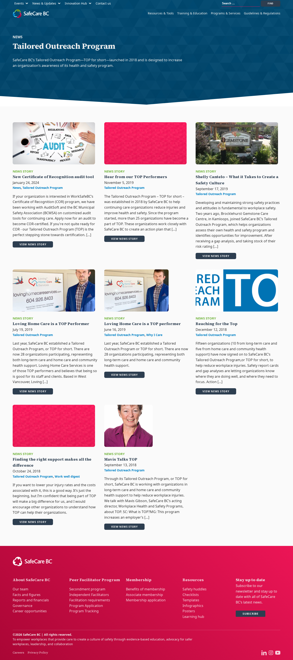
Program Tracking (84, 611)
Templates (191, 600)
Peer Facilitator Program (94, 579)
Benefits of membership (145, 589)
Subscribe (250, 614)
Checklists (191, 594)
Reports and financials (31, 600)
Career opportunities (30, 611)
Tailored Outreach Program (43, 188)
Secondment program (87, 589)
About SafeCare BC (31, 579)
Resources (193, 579)
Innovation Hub (76, 3)
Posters (189, 611)
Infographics (193, 605)
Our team (20, 589)
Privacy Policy (38, 652)
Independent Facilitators (89, 594)
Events (19, 3)
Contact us (103, 3)
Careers (18, 652)
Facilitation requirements (89, 600)
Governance (22, 605)
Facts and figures (27, 594)
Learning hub (193, 616)
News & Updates (44, 3)
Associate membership (144, 594)
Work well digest (67, 476)
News (17, 188)
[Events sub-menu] (28, 3)
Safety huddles (195, 589)
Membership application (146, 600)
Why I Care (154, 335)
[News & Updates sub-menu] (60, 3)
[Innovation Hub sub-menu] (91, 3)
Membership (138, 579)
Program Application (86, 605)
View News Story (33, 244)
